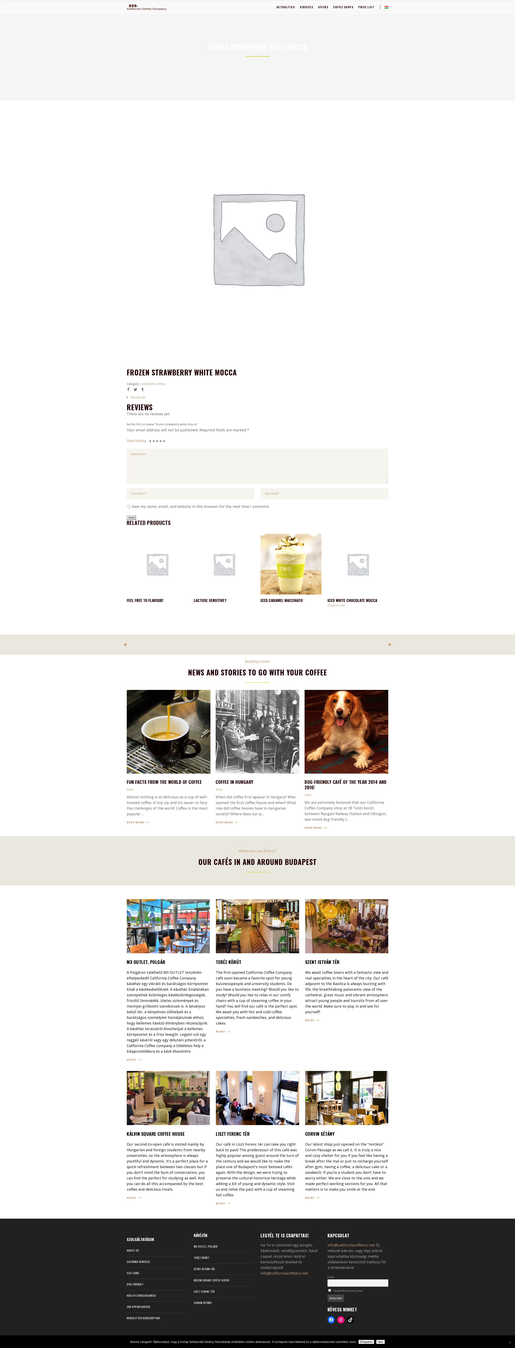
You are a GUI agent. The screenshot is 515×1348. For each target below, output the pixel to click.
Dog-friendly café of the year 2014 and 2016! (345, 784)
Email (331, 1277)
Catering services (138, 1261)
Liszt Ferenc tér (204, 1291)
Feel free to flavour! (145, 600)
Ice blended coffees (152, 384)
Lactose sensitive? (210, 600)
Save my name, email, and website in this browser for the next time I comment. (201, 506)
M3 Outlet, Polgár (205, 1246)
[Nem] (510, 1342)
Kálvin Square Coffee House (212, 1280)
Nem (380, 1341)
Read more (136, 822)
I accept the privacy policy (347, 1290)
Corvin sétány (203, 1303)
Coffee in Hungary (234, 782)
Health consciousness (141, 1295)
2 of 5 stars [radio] (152, 441)
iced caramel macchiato (282, 600)
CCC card (133, 1273)
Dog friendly (135, 1284)
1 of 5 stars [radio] (150, 441)
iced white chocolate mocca (352, 600)
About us (133, 1250)
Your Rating (136, 440)
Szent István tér (204, 1269)
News (130, 789)
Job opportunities (138, 1307)
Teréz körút (202, 1257)
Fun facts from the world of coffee (164, 782)
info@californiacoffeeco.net (284, 1273)
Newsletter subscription (143, 1318)
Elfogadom (366, 1341)
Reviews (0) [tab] (138, 397)
